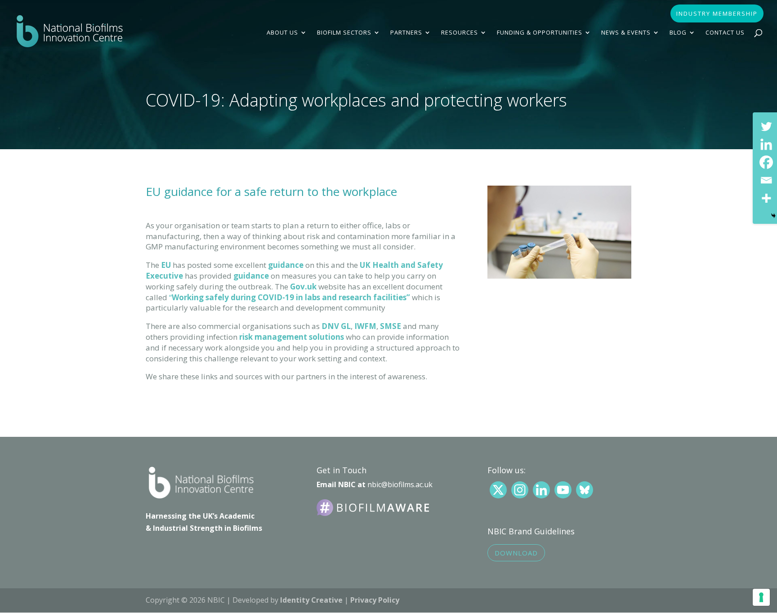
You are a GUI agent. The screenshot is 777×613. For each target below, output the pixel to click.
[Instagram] (519, 489)
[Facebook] (766, 162)
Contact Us (725, 32)
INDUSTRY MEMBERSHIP (717, 14)
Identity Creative (311, 600)
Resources (459, 32)
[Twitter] (766, 126)
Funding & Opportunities (539, 32)
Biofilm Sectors (344, 32)
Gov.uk (303, 286)
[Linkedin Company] (541, 489)
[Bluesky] (584, 489)
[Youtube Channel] (563, 489)
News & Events (626, 32)
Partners (406, 32)
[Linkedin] (766, 144)
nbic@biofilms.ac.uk (400, 484)
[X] (498, 489)
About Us (282, 32)
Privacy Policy (374, 600)
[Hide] (773, 215)
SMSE (390, 326)
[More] (766, 198)
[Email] (766, 180)
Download (516, 552)
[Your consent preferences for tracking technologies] (761, 597)
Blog (678, 32)
